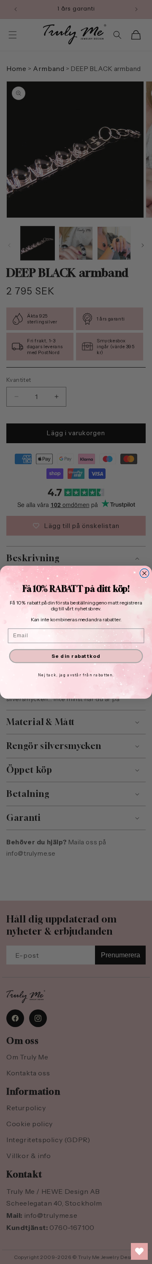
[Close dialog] (144, 573)
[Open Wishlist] (139, 1251)
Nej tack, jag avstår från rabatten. (76, 675)
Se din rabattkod (76, 656)
